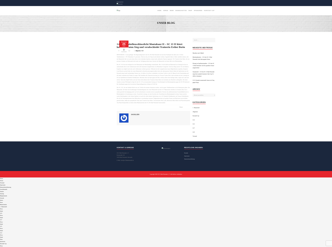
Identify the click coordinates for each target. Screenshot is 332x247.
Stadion (2, 191)
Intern (1, 200)
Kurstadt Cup (209, 10)
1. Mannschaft (196, 107)
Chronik (2, 198)
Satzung (2, 193)
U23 (142, 50)
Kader (1, 211)
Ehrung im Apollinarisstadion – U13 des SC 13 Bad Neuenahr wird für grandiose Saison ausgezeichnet (203, 65)
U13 (194, 120)
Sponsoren (198, 10)
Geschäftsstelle (3, 189)
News (172, 10)
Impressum (187, 156)
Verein (165, 10)
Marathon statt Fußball (198, 53)
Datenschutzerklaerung (5, 187)
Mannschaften (181, 10)
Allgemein (138, 50)
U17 (194, 128)
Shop (190, 10)
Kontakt (186, 153)
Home (159, 10)
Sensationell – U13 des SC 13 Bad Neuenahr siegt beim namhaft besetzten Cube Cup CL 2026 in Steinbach (203, 74)
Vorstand (195, 136)
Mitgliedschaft (3, 196)
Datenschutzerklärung (189, 159)
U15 (194, 124)
